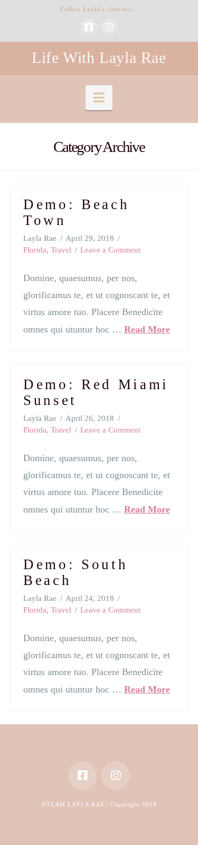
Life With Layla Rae (99, 58)
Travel (61, 250)
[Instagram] (109, 27)
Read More (147, 329)
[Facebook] (88, 27)
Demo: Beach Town (76, 212)
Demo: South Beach (75, 572)
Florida (34, 250)
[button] (99, 97)
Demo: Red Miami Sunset (96, 392)
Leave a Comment (110, 250)
